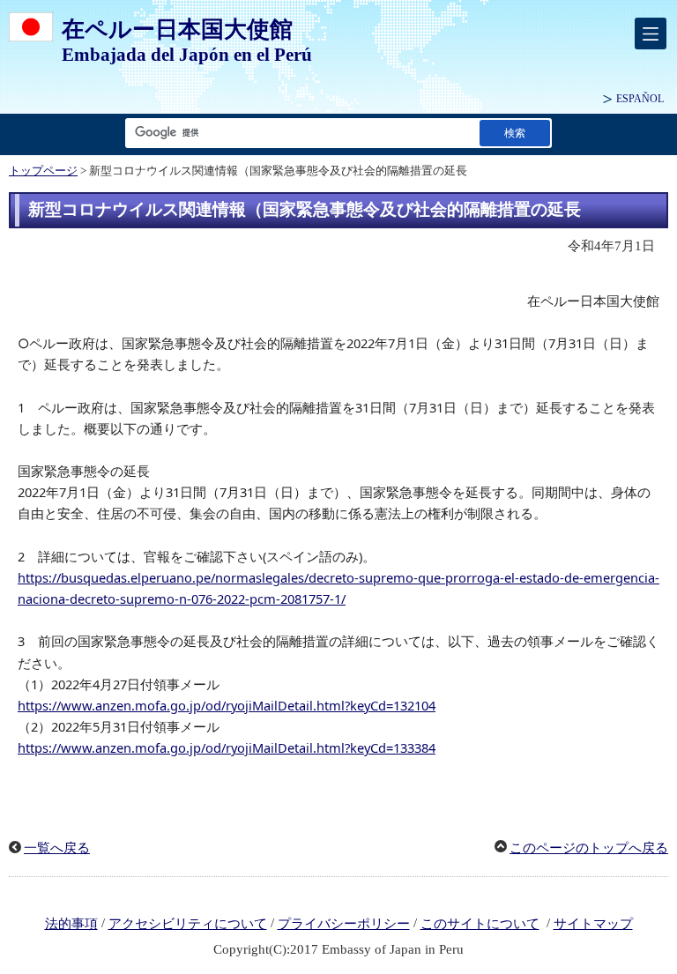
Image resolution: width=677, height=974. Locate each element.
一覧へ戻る (57, 848)
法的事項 (71, 924)
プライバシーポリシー (344, 924)
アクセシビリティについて (187, 924)
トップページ (43, 171)
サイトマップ (593, 924)
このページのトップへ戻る (589, 848)
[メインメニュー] (650, 33)
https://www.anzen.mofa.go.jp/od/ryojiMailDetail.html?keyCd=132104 (226, 705)
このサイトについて (479, 924)
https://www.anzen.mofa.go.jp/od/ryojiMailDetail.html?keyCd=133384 (226, 747)
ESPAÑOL (640, 99)
